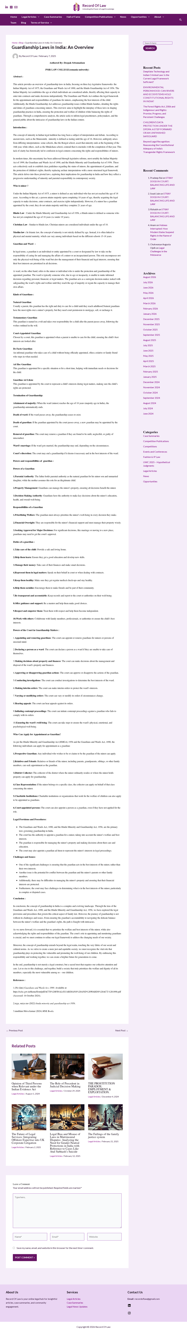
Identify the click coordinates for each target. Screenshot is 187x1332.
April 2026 (148, 298)
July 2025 (148, 345)
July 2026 (148, 282)
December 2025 (151, 319)
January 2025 (150, 376)
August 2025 (149, 340)
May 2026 (148, 292)
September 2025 (151, 334)
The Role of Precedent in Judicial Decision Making (65, 1084)
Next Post (121, 1030)
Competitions (150, 446)
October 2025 (150, 329)
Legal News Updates (77, 1306)
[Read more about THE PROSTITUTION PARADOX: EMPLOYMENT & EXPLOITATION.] (105, 1066)
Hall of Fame (73, 16)
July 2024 (148, 408)
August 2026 (149, 277)
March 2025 (149, 366)
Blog (23, 22)
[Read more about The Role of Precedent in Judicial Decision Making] (67, 1066)
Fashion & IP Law (151, 456)
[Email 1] (15, 7)
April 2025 (148, 361)
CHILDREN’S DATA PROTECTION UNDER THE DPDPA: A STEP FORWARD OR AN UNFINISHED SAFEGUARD (157, 129)
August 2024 (149, 403)
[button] (37, 17)
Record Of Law (94, 5)
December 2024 (151, 382)
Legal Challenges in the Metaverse (158, 251)
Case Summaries (53, 16)
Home (13, 16)
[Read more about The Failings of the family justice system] (105, 1116)
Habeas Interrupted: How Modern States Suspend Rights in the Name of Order (162, 232)
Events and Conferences (155, 451)
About (157, 16)
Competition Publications (99, 16)
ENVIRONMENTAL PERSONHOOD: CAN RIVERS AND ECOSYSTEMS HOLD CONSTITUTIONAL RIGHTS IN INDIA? (158, 94)
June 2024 (148, 413)
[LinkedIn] (6, 7)
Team (13, 22)
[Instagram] (11, 7)
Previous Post (14, 1030)
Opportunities (139, 16)
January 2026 (150, 313)
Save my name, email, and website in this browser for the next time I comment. (55, 1248)
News (123, 16)
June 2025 (148, 350)
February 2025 (150, 371)
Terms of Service (40, 22)
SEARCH (150, 48)
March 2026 (149, 303)
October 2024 (150, 392)
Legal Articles (29, 16)
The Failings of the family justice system (103, 1135)
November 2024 (151, 387)
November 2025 (151, 324)
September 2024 (151, 397)
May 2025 (148, 355)
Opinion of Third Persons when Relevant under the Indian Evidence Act (27, 1086)
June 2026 (148, 287)
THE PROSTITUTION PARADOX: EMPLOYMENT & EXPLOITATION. (101, 1087)
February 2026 (150, 308)
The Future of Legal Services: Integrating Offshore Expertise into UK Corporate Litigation (28, 1138)
